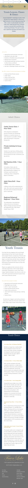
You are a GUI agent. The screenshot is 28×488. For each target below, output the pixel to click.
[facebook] (12, 483)
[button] (20, 1)
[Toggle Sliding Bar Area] (26, 1)
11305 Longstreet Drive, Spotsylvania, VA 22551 (14, 462)
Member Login (20, 478)
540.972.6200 (9, 465)
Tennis (3, 475)
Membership (4, 471)
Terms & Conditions (21, 476)
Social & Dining (5, 476)
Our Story (4, 470)
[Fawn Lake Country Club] (14, 455)
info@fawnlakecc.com (17, 465)
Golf (3, 473)
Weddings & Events (21, 471)
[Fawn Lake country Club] (7, 5)
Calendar (18, 470)
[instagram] (15, 483)
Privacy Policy (19, 475)
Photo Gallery (19, 473)
